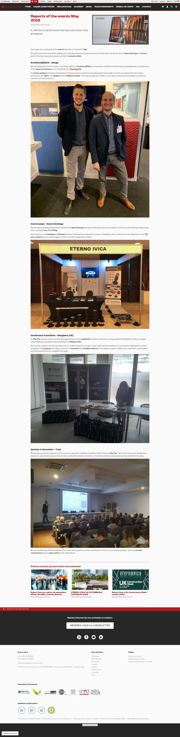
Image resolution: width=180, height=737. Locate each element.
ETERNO (42, 1)
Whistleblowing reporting (137, 719)
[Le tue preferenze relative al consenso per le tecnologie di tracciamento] (10, 733)
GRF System (96, 659)
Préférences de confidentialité (113, 719)
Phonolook (96, 670)
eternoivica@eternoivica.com (30, 663)
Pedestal (95, 656)
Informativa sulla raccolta (90, 725)
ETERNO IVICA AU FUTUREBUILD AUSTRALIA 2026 (86, 593)
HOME (36, 1)
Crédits (96, 719)
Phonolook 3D (75, 69)
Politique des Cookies (82, 719)
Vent (93, 675)
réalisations (64, 7)
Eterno (94, 664)
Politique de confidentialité (29, 719)
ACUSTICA (67, 1)
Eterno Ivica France (136, 659)
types (28, 7)
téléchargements (104, 7)
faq (138, 7)
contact (146, 7)
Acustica (47, 348)
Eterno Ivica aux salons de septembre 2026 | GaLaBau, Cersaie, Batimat (48, 593)
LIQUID (49, 1)
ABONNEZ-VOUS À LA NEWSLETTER (90, 625)
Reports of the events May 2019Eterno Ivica (12, 6)
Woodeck (95, 662)
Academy (78, 7)
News (89, 7)
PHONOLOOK (58, 1)
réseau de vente (124, 7)
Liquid (94, 667)
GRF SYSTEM (25, 1)
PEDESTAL (15, 1)
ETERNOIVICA (5, 1)
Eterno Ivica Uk (134, 656)
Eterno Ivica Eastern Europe (140, 662)
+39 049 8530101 (27, 656)
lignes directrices (43, 7)
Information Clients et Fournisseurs (56, 719)
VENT (74, 1)
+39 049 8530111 (27, 659)
